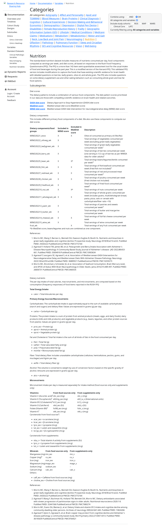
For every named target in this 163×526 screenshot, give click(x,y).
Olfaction (35, 42)
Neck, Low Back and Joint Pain (48, 39)
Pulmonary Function (67, 42)
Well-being (90, 46)
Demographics (52, 25)
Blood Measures (51, 18)
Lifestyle (64, 32)
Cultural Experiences (54, 22)
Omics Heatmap (16, 43)
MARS (152, 23)
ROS (136, 23)
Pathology (47, 42)
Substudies (12, 32)
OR (139, 17)
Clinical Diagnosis (89, 18)
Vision (79, 46)
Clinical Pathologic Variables (17, 56)
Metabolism (61, 35)
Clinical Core (119, 26)
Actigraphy (51, 15)
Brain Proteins (69, 18)
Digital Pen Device (87, 25)
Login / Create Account (13, 95)
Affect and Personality (72, 15)
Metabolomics (78, 35)
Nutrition (90, 39)
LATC (130, 26)
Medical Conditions (81, 32)
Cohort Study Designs (13, 27)
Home (32, 3)
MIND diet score (37, 109)
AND (131, 17)
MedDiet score (36, 106)
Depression (68, 25)
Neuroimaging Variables (15, 62)
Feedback (11, 100)
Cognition (35, 22)
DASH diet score (37, 102)
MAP (144, 23)
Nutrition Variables (17, 67)
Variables (11, 47)
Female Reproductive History (59, 28)
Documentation (45, 3)
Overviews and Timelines (14, 20)
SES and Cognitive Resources (57, 46)
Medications (46, 35)
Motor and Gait (96, 35)
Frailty (81, 28)
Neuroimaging (74, 39)
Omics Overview (16, 40)
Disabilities (36, 28)
